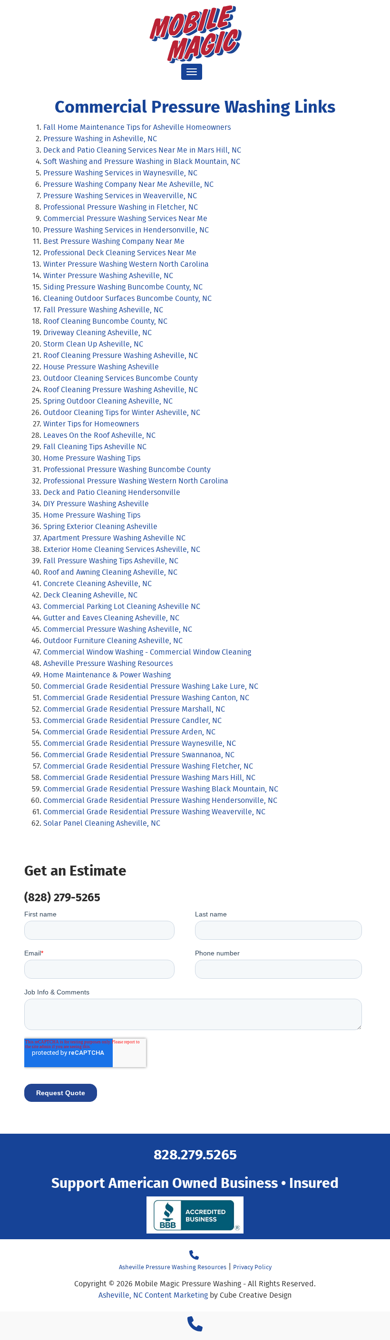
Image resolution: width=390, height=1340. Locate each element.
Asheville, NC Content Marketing (153, 1295)
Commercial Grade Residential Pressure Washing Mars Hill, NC (149, 777)
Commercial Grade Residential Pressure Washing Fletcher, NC (148, 766)
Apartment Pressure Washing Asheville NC (114, 537)
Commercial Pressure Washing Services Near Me (125, 218)
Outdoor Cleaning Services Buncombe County (120, 378)
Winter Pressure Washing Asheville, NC (108, 275)
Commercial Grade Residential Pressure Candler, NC (132, 720)
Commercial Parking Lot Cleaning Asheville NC (121, 606)
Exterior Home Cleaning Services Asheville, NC (121, 549)
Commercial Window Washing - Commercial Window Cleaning (147, 651)
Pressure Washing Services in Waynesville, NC (120, 172)
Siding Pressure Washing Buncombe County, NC (123, 286)
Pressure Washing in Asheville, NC (100, 138)
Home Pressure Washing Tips (91, 458)
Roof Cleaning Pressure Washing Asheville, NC (120, 355)
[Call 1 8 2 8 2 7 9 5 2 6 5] (195, 1326)
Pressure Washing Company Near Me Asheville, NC (128, 184)
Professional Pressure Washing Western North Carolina (135, 480)
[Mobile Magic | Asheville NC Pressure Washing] (195, 34)
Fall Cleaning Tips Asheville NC (94, 446)
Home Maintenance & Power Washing (107, 674)
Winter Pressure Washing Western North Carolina (126, 264)
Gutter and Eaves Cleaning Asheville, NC (111, 617)
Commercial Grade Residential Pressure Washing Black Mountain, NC (160, 788)
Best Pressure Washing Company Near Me (114, 241)
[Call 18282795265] (194, 1255)
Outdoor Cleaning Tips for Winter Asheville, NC (121, 412)
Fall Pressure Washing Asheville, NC (103, 309)
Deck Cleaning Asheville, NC (90, 594)
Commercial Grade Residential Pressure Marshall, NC (134, 709)
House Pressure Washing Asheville (101, 366)
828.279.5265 (195, 1153)
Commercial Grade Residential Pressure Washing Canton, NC (146, 697)
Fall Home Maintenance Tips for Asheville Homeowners (137, 127)
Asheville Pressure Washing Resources (108, 663)
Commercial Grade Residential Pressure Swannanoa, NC (138, 754)
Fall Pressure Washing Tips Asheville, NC (110, 560)
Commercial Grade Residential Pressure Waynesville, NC (139, 743)
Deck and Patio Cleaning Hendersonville (112, 492)
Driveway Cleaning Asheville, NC (97, 332)
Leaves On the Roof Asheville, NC (99, 435)
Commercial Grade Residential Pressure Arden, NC (129, 731)
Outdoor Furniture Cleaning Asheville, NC (113, 640)
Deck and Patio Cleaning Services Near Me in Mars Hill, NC (142, 150)
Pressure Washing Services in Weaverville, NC (120, 195)
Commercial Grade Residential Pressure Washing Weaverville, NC (154, 811)
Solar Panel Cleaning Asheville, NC (101, 823)
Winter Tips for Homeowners (91, 423)
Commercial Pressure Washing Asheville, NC (117, 629)
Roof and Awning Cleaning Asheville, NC (110, 572)
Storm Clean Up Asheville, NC (93, 343)
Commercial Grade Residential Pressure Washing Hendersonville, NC (160, 800)
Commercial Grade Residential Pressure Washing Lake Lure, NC (150, 686)
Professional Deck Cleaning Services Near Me (119, 252)
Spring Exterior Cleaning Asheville (100, 526)
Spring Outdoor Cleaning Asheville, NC (108, 400)
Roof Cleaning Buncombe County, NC (105, 321)
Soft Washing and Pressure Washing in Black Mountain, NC (141, 161)
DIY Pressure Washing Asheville (96, 503)
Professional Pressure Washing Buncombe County (127, 469)
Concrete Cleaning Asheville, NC (97, 583)
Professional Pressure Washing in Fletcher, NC (120, 207)
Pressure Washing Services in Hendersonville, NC (126, 229)
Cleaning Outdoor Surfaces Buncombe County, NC (127, 298)
